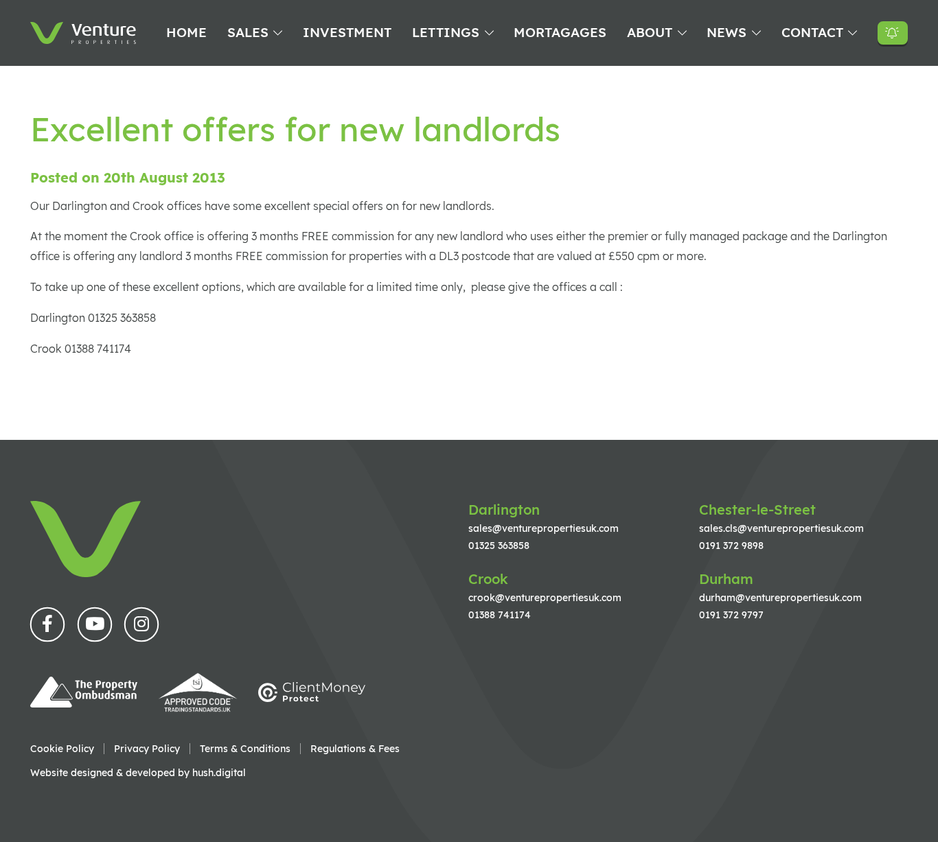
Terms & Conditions (245, 748)
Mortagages (560, 32)
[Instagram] (141, 624)
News (726, 32)
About (649, 32)
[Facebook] (47, 624)
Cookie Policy (62, 748)
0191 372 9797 (731, 614)
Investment (347, 32)
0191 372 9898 (731, 545)
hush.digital (219, 772)
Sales (247, 32)
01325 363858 (498, 545)
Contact (812, 32)
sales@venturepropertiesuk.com (543, 528)
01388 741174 (499, 614)
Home (186, 32)
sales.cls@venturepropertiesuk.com (781, 528)
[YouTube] (95, 624)
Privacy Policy (147, 748)
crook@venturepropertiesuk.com (544, 597)
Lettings (445, 32)
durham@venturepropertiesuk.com (780, 597)
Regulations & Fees (355, 748)
